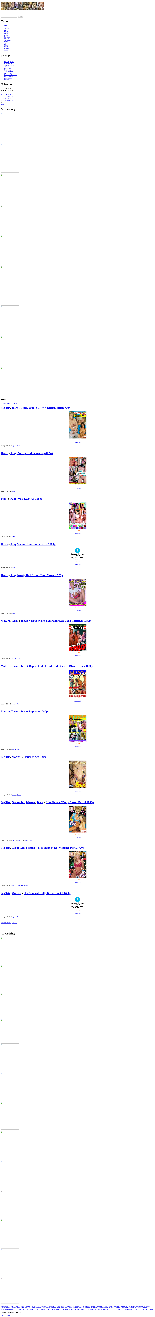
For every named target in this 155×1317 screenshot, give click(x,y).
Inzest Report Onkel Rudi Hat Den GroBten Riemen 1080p (57, 666)
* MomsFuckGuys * (68, 1309)
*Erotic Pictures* (140, 1306)
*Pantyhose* (4, 1307)
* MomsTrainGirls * (56, 1309)
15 (10, 96)
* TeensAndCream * (83, 1307)
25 (3, 100)
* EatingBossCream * (103, 1309)
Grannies (6, 38)
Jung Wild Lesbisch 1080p (26, 498)
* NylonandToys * (44, 1309)
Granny (6, 79)
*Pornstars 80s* (76, 1306)
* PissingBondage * (132, 1307)
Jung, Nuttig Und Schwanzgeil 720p (32, 453)
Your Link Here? (5, 1315)
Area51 (6, 67)
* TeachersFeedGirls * (95, 1307)
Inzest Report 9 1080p (34, 711)
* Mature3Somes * (79, 1309)
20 (7, 98)
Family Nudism (8, 76)
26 (5, 100)
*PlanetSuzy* (5, 1306)
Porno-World (8, 63)
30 (12, 100)
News (6, 25)
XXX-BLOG (8, 78)
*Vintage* (22, 1306)
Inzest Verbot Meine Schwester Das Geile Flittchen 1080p (56, 620)
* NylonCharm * (34, 1309)
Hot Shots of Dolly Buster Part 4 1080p (70, 802)
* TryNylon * (59, 1307)
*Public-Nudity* (60, 1306)
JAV (5, 43)
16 (12, 96)
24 (1, 100)
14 (9, 96)
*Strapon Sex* (35, 1306)
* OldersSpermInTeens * (22, 1309)
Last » (15, 403)
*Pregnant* (68, 1306)
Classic (6, 33)
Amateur (6, 28)
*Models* (28, 1306)
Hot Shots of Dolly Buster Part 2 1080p (47, 893)
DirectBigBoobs (9, 62)
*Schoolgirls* (51, 1306)
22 (10, 98)
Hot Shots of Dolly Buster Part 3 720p (61, 847)
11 (3, 96)
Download (78, 442)
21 (9, 98)
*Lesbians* (99, 1306)
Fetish (6, 35)
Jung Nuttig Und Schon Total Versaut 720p (36, 575)
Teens (6, 50)
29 (10, 100)
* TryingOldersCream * (70, 1307)
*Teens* (16, 1306)
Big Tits (6, 32)
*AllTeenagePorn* (13, 1307)
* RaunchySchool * (120, 1307)
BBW (6, 30)
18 (3, 98)
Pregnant (6, 48)
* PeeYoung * (142, 1307)
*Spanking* (43, 1306)
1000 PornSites (8, 71)
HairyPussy (7, 70)
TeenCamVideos (9, 65)
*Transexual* (124, 1306)
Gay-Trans (7, 37)
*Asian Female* (107, 1306)
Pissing (6, 46)
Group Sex (7, 40)
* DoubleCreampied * (116, 1309)
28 (9, 100)
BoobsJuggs (7, 68)
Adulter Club (8, 73)
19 (5, 98)
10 (1, 96)
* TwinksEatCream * (49, 1307)
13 (7, 96)
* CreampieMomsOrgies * (130, 1309)
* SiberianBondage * (108, 1307)
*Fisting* (148, 1306)
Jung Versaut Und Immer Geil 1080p (33, 544)
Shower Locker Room (10, 75)
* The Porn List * (143, 1309)
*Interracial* (116, 1306)
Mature (6, 45)
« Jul (2, 104)
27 (7, 100)
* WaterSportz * (24, 1307)
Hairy (6, 41)
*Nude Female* (85, 1306)
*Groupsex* (131, 1306)
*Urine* (11, 1306)
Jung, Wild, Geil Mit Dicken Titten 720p (45, 407)
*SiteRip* (151, 1309)
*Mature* (93, 1306)
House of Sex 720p (35, 756)
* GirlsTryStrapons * (91, 1309)
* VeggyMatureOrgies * (36, 1307)
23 (12, 98)
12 (5, 96)
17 (1, 98)
